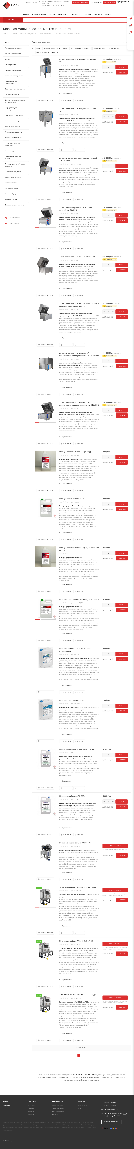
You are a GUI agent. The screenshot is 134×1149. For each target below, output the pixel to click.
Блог (79, 1108)
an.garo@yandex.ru (111, 1109)
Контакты (31, 1108)
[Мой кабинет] (130, 14)
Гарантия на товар (58, 1111)
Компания (32, 1101)
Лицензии (31, 1111)
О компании (31, 1106)
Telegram (24, 9)
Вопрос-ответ (82, 1106)
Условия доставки (58, 1108)
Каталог (6, 1101)
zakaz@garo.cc (96, 2)
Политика (55, 1114)
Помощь (81, 1101)
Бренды (6, 1106)
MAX (28, 9)
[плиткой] (123, 42)
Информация (57, 1101)
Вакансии (31, 1114)
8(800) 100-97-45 (123, 2)
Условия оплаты (57, 1106)
